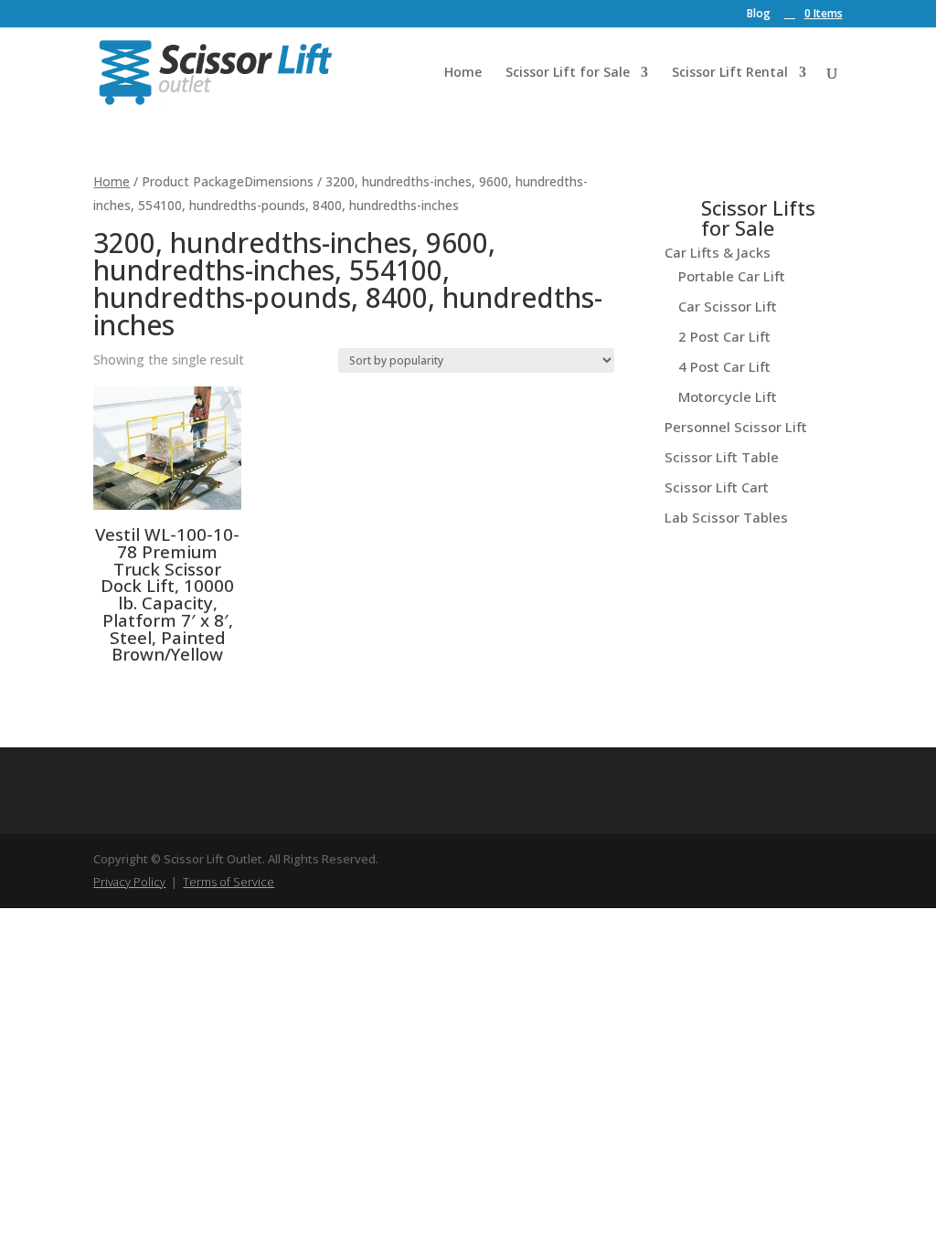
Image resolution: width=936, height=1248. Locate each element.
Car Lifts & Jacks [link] (718, 252)
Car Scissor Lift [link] (727, 306)
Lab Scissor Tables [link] (726, 517)
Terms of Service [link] (228, 881)
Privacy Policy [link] (129, 881)
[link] (813, 13)
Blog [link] (759, 14)
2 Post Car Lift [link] (724, 336)
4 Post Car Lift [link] (724, 366)
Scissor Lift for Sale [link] (567, 73)
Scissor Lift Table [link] (722, 457)
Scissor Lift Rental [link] (730, 73)
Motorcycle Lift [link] (727, 396)
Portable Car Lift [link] (731, 276)
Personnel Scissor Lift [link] (736, 427)
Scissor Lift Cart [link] (717, 487)
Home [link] (463, 73)
